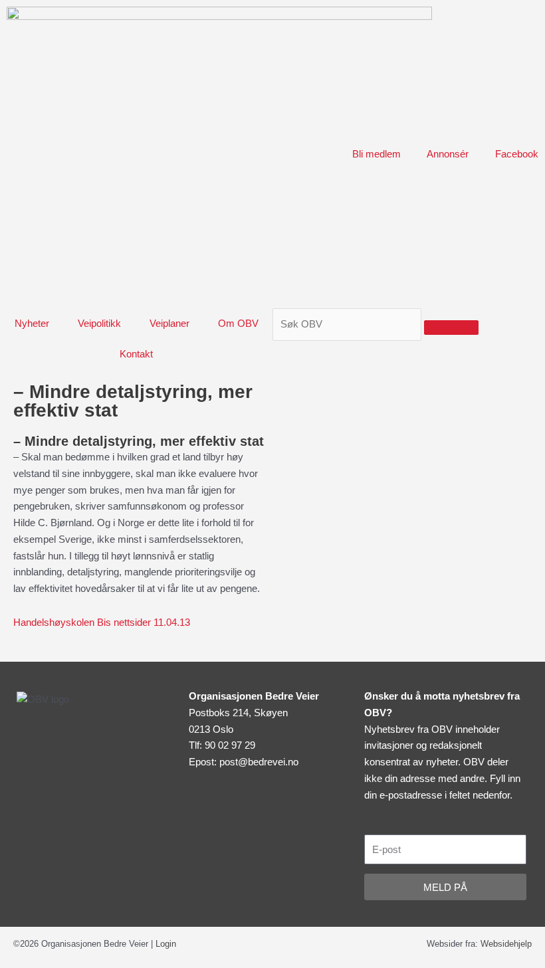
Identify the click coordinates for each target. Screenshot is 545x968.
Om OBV (238, 323)
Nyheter (32, 323)
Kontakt (136, 353)
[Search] (451, 327)
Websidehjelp (506, 944)
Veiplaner (169, 323)
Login (166, 944)
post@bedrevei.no (258, 761)
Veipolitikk (99, 323)
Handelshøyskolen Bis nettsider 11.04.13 (101, 622)
